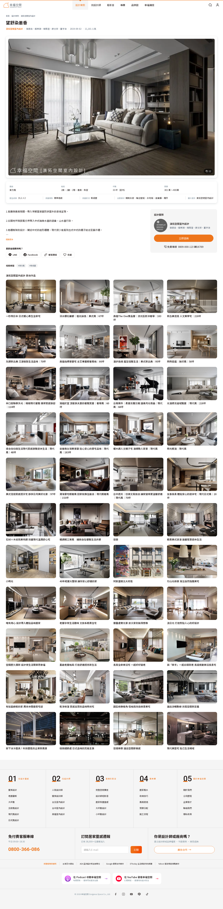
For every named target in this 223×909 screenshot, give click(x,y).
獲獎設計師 (57, 795)
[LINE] (139, 894)
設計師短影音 (102, 795)
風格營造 (144, 802)
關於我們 (187, 789)
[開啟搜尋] (210, 5)
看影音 (110, 5)
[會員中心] (217, 5)
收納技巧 (144, 795)
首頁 (8, 16)
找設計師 (96, 5)
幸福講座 (149, 5)
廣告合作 (182, 849)
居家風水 (144, 789)
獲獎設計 (12, 789)
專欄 (122, 5)
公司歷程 (187, 795)
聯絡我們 (187, 808)
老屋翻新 (12, 795)
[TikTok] (147, 894)
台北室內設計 (58, 802)
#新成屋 (32, 265)
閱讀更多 (9, 239)
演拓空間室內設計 (28, 16)
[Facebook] (115, 894)
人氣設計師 (57, 789)
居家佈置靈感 (102, 802)
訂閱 (136, 849)
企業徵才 (187, 802)
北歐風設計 (13, 808)
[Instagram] (123, 894)
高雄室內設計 (58, 814)
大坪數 (11, 802)
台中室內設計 (58, 808)
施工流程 (144, 814)
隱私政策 (187, 814)
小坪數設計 (101, 814)
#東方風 (21, 265)
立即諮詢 (184, 238)
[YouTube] (131, 894)
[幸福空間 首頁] (12, 5)
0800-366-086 (24, 849)
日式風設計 (13, 820)
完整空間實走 (102, 789)
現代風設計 (13, 814)
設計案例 (80, 5)
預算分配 (144, 808)
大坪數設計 (101, 808)
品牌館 (135, 5)
